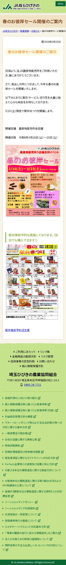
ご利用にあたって (26, 352)
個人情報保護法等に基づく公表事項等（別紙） (30, 410)
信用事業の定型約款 (22, 361)
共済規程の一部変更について (21, 514)
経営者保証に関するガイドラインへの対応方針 (30, 458)
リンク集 (45, 352)
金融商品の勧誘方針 (24, 356)
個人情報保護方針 (32, 366)
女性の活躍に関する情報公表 (21, 439)
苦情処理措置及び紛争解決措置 (22, 451)
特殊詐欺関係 (12, 445)
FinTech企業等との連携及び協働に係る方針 (29, 464)
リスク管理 (47, 356)
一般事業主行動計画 (16, 433)
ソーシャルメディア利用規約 (20, 508)
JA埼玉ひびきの (22, 6)
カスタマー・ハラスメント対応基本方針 (25, 526)
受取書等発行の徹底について (21, 520)
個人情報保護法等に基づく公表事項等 (26, 404)
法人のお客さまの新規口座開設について (27, 539)
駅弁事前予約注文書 (17, 330)
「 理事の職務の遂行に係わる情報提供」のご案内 (31, 533)
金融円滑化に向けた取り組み (21, 398)
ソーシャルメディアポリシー (19, 502)
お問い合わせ (47, 361)
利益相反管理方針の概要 (19, 416)
